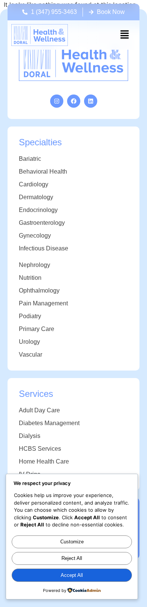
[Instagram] (56, 101)
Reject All (71, 558)
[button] (124, 35)
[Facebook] (73, 101)
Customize (72, 541)
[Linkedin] (90, 101)
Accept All (72, 575)
